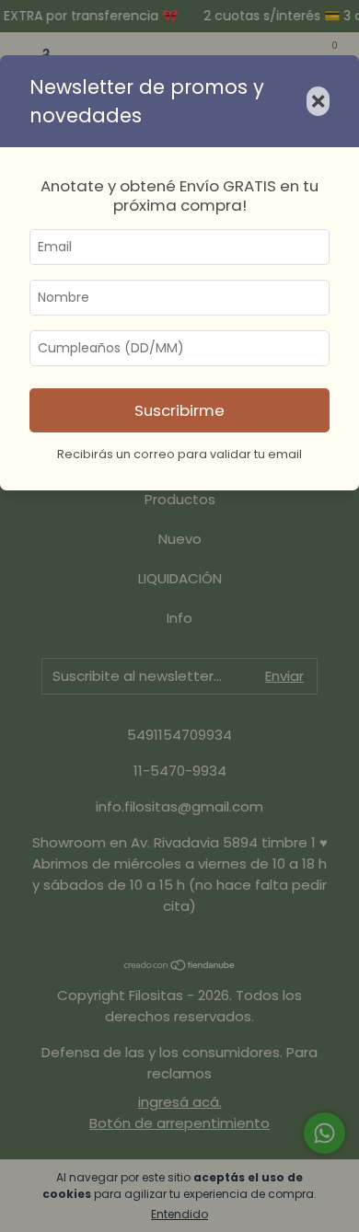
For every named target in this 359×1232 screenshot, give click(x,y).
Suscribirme (179, 410)
